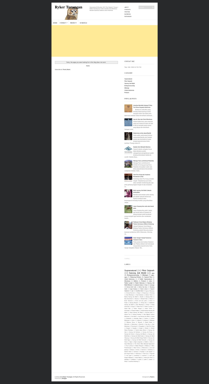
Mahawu (152, 320)
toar (146, 285)
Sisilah (146, 341)
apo (132, 291)
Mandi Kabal (148, 322)
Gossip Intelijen (135, 310)
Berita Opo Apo (143, 287)
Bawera (137, 298)
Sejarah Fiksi (148, 277)
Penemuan (134, 326)
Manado (140, 322)
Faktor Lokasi (144, 289)
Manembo (126, 324)
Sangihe (134, 328)
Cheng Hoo (144, 302)
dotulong (150, 349)
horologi (142, 351)
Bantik (141, 296)
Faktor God (140, 306)
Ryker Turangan (68, 7)
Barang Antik (149, 296)
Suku (151, 341)
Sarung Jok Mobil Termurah (139, 339)
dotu (150, 281)
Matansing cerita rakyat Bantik (142, 133)
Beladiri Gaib (144, 298)
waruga (152, 285)
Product (73, 23)
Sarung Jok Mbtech (141, 334)
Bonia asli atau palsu (141, 300)
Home (55, 23)
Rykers (152, 377)
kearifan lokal (139, 291)
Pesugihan (141, 326)
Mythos (136, 281)
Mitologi (126, 88)
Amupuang (145, 292)
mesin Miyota (138, 357)
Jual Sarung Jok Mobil (143, 316)
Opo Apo (147, 324)
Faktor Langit (128, 283)
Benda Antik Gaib (131, 287)
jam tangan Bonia (129, 353)
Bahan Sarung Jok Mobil (131, 296)
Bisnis (151, 298)
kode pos (145, 353)
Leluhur (146, 318)
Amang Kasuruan (130, 292)
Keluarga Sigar (138, 318)
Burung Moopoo (134, 302)
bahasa (132, 349)
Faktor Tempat (138, 308)
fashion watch (128, 351)
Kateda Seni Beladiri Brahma (141, 147)
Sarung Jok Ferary (147, 332)
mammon (144, 355)
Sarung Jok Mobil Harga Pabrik (139, 338)
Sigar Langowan (138, 341)
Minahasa (127, 281)
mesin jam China (148, 357)
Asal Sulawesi (139, 294)
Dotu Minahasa (140, 304)
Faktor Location (149, 306)
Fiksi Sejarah (128, 81)
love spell (128, 355)
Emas (147, 304)
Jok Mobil (133, 316)
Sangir (140, 328)
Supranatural (128, 79)
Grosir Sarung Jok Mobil (136, 312)
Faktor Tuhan (148, 308)
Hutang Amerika (137, 314)
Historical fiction (135, 277)
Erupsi (133, 306)
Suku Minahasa (128, 343)
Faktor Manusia (139, 283)
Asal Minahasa (130, 294)
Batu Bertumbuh (128, 298)
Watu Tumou (137, 347)
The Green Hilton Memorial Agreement (144, 343)
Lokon (133, 320)
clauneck (143, 349)
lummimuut (136, 355)
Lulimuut (139, 320)
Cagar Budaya (133, 289)
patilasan (133, 359)
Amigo (138, 292)
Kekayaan (128, 318)
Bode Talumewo (128, 300)
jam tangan (150, 351)
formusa (136, 351)
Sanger (128, 328)
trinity (125, 361)
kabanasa (138, 353)
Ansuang (152, 292)
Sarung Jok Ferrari (129, 334)
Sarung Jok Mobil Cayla (137, 336)
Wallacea (147, 345)
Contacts (127, 9)
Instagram (127, 16)
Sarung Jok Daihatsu (134, 332)
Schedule (83, 23)
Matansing (134, 324)
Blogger (64, 378)
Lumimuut (145, 320)
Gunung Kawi (148, 312)
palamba (126, 359)
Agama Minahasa (149, 291)
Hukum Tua (127, 314)
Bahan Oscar (149, 294)
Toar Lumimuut (129, 345)
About (126, 7)
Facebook (127, 14)
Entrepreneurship (129, 86)
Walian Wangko (139, 345)
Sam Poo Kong (150, 326)
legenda (152, 353)
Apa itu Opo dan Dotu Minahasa (142, 119)
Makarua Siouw (131, 322)
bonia (137, 349)
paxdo (140, 359)
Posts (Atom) (66, 69)
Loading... (127, 258)
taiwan (150, 359)
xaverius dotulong (133, 361)
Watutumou (145, 347)
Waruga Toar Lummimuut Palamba (143, 161)
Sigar (130, 341)
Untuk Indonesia (129, 90)
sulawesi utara (138, 285)
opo (153, 273)
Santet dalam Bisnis (141, 330)
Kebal (152, 316)
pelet (145, 359)
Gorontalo (126, 310)
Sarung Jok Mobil (129, 83)
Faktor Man (127, 308)
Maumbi (141, 324)
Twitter (127, 12)
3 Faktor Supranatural (145, 279)
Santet (146, 328)
